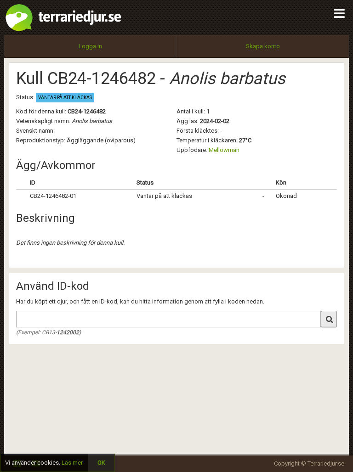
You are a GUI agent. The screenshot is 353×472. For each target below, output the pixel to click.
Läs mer (72, 462)
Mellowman (224, 149)
